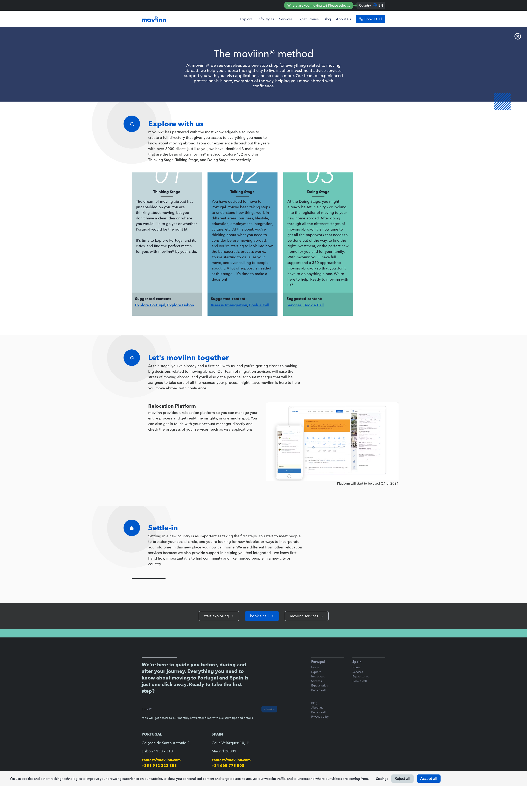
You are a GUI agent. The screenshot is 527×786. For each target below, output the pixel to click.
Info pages (318, 676)
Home (315, 667)
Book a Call (259, 305)
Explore (246, 19)
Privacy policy (320, 716)
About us (317, 707)
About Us (343, 19)
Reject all (402, 778)
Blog (327, 19)
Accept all (428, 778)
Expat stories (319, 685)
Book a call (318, 690)
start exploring (216, 616)
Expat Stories (308, 19)
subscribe (269, 709)
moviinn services (304, 616)
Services (286, 19)
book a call (259, 616)
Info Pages (266, 19)
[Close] (518, 36)
